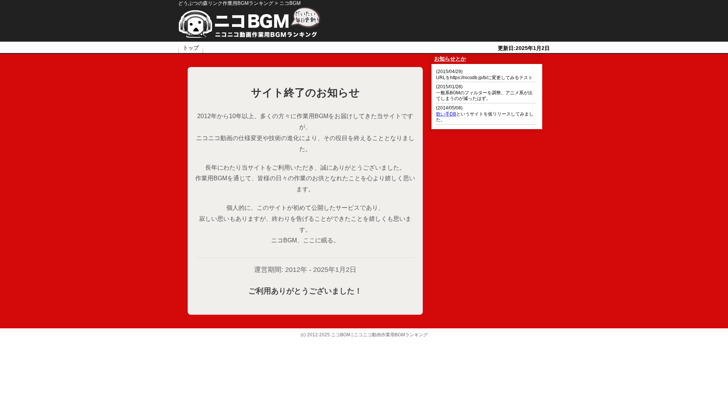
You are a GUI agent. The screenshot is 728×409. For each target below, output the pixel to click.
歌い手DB (446, 114)
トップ (191, 48)
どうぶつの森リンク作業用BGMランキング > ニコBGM (239, 3)
